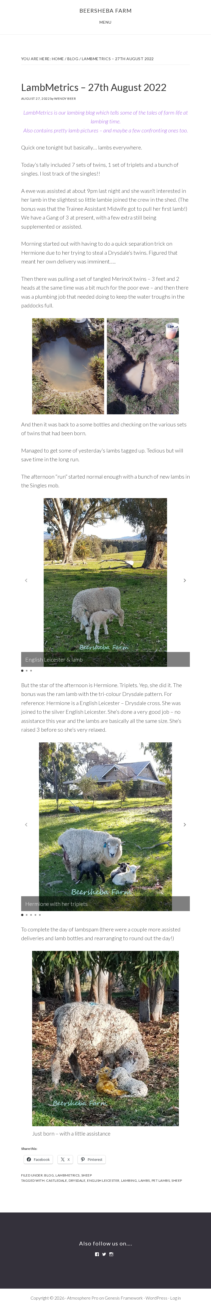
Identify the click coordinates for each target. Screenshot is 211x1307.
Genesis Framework (124, 1297)
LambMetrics (67, 1175)
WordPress (156, 1297)
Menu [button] (105, 22)
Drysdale (77, 1180)
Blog (49, 1175)
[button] (185, 580)
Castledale (56, 1180)
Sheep (86, 1175)
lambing (129, 1180)
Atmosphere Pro (82, 1297)
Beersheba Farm (105, 10)
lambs (144, 1180)
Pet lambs (161, 1180)
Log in (175, 1297)
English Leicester (103, 1180)
